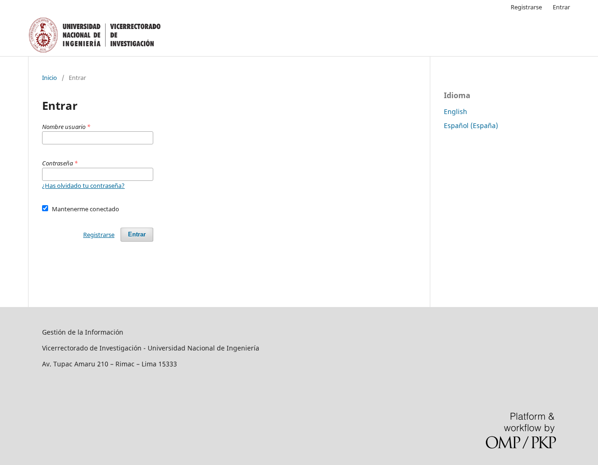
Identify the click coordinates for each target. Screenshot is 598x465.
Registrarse (526, 7)
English (455, 111)
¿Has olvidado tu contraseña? (83, 185)
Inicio (49, 77)
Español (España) (471, 125)
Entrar (561, 7)
